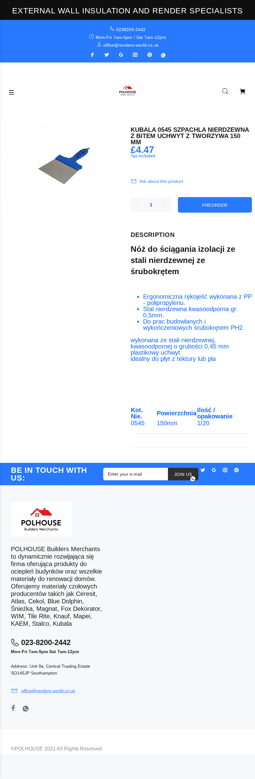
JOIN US (183, 474)
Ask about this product (161, 181)
